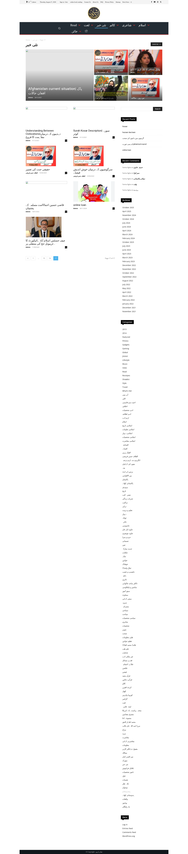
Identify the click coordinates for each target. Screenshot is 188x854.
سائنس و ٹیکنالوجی (129, 587)
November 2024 (129, 215)
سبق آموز (126, 591)
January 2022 (128, 304)
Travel (125, 387)
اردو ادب (125, 418)
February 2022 (128, 300)
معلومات (125, 745)
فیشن (124, 672)
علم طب (125, 649)
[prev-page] (28, 258)
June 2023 (126, 250)
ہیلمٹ (136, 190)
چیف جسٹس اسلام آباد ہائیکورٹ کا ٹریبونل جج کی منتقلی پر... (45, 242)
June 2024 (126, 227)
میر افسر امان (127, 756)
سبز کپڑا (136, 173)
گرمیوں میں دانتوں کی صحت (133, 138)
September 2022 (129, 277)
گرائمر (124, 699)
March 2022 (127, 296)
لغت (124, 703)
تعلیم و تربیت (127, 510)
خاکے (124, 556)
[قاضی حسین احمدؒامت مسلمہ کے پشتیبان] (46, 191)
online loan (79, 205)
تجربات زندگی (127, 498)
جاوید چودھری (127, 533)
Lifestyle (125, 360)
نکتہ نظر (125, 783)
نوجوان (125, 787)
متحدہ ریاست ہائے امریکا (131, 710)
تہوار (124, 514)
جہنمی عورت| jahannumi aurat (134, 144)
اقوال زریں (126, 452)
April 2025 (126, 211)
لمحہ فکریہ (126, 706)
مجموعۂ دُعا (126, 718)
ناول (124, 776)
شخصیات (125, 626)
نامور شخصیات (128, 772)
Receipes (126, 375)
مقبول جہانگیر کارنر (130, 749)
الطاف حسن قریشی (32, 173)
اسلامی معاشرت (128, 441)
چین (123, 545)
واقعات (125, 799)
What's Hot (127, 391)
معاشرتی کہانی (128, 741)
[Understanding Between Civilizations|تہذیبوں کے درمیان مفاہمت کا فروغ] (46, 117)
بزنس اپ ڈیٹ (127, 472)
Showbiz (126, 379)
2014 (124, 333)
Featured (126, 337)
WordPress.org (128, 836)
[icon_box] (127, 2)
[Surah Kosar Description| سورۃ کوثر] (94, 117)
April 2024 (126, 230)
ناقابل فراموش (128, 768)
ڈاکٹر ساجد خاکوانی (129, 583)
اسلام (124, 421)
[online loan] (94, 191)
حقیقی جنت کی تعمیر (38, 169)
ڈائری (124, 579)
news (124, 368)
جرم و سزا (126, 537)
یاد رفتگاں (126, 806)
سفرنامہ (125, 606)
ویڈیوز (124, 803)
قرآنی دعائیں (127, 679)
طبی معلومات (127, 637)
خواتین (124, 560)
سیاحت (125, 614)
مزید (124, 733)
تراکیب (125, 502)
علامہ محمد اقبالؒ (129, 645)
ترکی (124, 506)
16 (50, 258)
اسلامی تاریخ (127, 425)
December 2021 (129, 307)
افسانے (124, 448)
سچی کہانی (127, 599)
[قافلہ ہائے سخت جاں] (111, 61)
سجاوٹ (125, 595)
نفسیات (125, 780)
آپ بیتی (125, 395)
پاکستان (125, 479)
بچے (123, 468)
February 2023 (128, 261)
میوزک (124, 760)
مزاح (124, 729)
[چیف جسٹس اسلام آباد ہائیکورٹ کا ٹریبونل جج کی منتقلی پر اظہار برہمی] (46, 227)
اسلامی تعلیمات (128, 429)
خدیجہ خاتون (138, 167)
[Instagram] (157, 2)
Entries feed (127, 828)
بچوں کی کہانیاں (128, 464)
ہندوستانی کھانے (128, 795)
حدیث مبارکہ (127, 549)
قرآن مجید (126, 676)
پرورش (125, 487)
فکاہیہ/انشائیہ (127, 664)
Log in (125, 824)
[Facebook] (151, 2)
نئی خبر (34, 40)
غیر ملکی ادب (127, 656)
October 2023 (128, 242)
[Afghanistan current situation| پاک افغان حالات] (60, 75)
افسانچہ (125, 445)
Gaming (125, 348)
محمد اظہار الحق (129, 722)
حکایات (125, 552)
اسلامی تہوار (127, 433)
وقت (135, 184)
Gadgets (125, 344)
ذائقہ (124, 575)
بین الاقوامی (127, 475)
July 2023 (126, 246)
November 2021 (129, 311)
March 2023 (127, 257)
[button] (59, 28)
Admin (30, 97)
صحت (124, 633)
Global (125, 352)
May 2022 (126, 288)
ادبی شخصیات (127, 410)
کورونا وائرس (127, 695)
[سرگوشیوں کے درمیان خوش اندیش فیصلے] (94, 156)
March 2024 (127, 234)
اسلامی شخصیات (128, 437)
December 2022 (129, 265)
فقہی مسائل (127, 660)
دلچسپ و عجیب (128, 572)
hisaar (125, 126)
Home (28, 40)
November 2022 (129, 269)
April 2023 (126, 253)
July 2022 (126, 284)
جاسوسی (126, 525)
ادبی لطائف (126, 414)
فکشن (124, 668)
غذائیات (125, 652)
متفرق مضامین (128, 714)
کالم (123, 683)
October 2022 (128, 273)
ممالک (124, 753)
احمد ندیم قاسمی (129, 402)
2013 (124, 329)
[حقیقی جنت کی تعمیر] (46, 156)
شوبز (124, 629)
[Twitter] (160, 2)
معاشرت (125, 737)
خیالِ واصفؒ (126, 568)
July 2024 (126, 223)
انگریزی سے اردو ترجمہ (131, 460)
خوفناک (125, 564)
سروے (124, 602)
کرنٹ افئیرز (126, 687)
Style (124, 383)
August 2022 (127, 280)
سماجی (125, 610)
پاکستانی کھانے (127, 483)
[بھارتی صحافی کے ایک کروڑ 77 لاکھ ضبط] (145, 62)
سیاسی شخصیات (128, 618)
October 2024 (128, 219)
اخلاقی (125, 406)
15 (44, 258)
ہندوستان (126, 791)
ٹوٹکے (124, 518)
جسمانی (125, 541)
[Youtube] (154, 2)
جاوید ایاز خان (127, 529)
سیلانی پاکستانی (139, 178)
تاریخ (124, 491)
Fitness (125, 341)
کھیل (124, 691)
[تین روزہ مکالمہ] (145, 87)
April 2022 (126, 292)
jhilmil (125, 356)
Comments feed (129, 832)
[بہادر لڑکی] (111, 88)
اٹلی (124, 398)
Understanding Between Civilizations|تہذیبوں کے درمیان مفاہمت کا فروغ (43, 134)
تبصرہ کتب (126, 495)
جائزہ (124, 522)
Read (124, 371)
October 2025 (128, 207)
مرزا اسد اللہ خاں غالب (131, 726)
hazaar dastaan (128, 132)
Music (125, 364)
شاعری (125, 622)
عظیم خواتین (127, 641)
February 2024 (128, 238)
